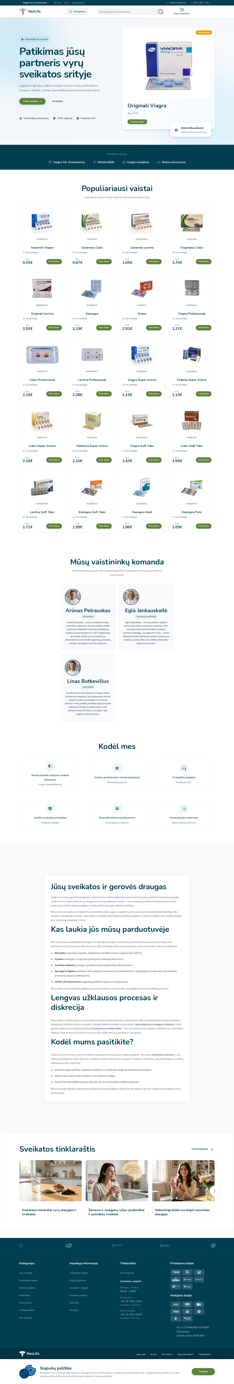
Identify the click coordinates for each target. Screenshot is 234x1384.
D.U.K (153, 1354)
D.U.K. (66, 2)
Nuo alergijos (25, 1317)
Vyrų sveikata (25, 1273)
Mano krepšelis (181, 13)
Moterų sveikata (27, 1288)
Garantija (74, 1310)
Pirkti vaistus (30, 101)
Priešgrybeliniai (26, 1310)
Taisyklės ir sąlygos (79, 1288)
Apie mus (58, 2)
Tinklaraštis (204, 1354)
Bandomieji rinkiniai (28, 1280)
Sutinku (203, 1371)
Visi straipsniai (200, 1149)
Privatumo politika (78, 1295)
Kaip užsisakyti (78, 2)
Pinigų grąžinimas (78, 1280)
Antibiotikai (24, 1295)
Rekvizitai (74, 1302)
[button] (215, 1191)
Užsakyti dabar (137, 121)
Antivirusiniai (25, 1302)
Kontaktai (57, 101)
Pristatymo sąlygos (79, 1273)
